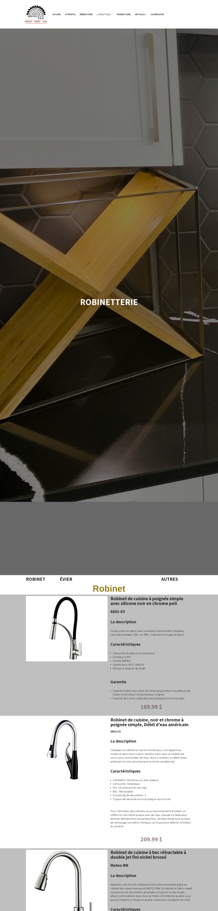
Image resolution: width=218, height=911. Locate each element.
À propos (70, 14)
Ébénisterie (86, 14)
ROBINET (35, 579)
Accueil (57, 14)
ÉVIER (66, 579)
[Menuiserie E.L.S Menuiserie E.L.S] (36, 14)
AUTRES (169, 579)
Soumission (157, 14)
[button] (112, 14)
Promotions (124, 14)
